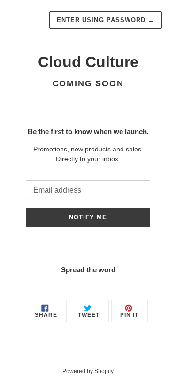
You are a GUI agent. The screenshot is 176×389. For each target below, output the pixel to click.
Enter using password (105, 19)
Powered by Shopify (88, 371)
